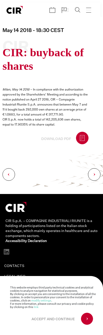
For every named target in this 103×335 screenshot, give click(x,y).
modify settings (41, 300)
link (36, 307)
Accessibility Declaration (26, 241)
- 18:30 (33, 30)
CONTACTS (14, 266)
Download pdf (56, 139)
